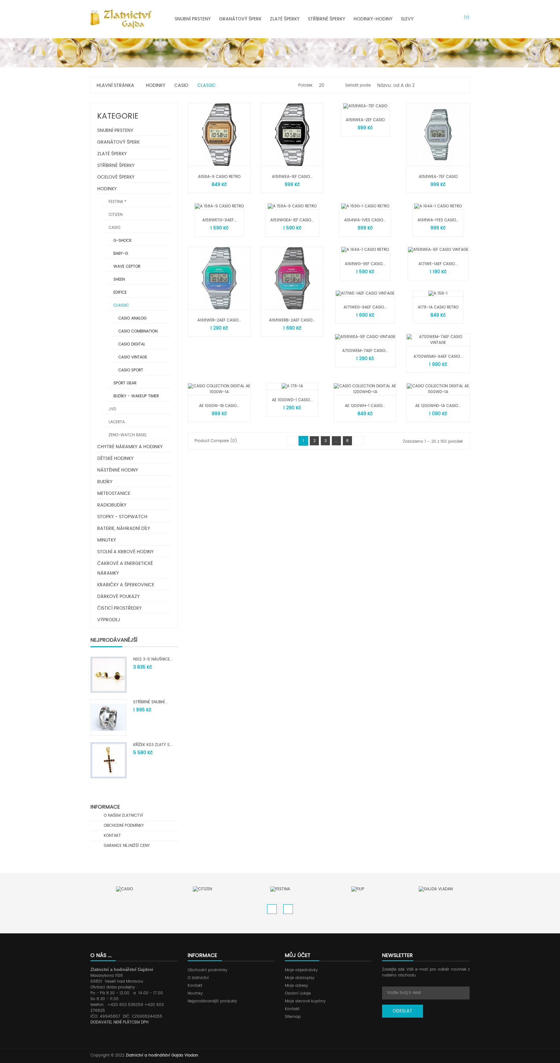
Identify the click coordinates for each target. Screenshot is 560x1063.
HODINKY (107, 189)
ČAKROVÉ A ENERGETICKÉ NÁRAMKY (125, 568)
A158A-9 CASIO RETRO (219, 177)
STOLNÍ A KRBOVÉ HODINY (125, 551)
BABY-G (120, 254)
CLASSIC (120, 305)
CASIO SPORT (130, 370)
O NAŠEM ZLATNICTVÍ (122, 815)
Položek (305, 85)
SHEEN (118, 279)
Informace (105, 807)
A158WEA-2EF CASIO (365, 120)
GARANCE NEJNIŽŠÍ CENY (126, 846)
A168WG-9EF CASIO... (365, 264)
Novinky (195, 993)
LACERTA (116, 422)
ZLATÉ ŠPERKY (112, 154)
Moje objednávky (301, 970)
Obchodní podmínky (208, 970)
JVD (111, 409)
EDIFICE (119, 292)
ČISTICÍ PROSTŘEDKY (119, 608)
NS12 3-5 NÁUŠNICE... (153, 659)
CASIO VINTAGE (132, 357)
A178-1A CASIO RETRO (438, 307)
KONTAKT (111, 836)
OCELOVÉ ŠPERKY (115, 177)
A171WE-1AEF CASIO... (438, 264)
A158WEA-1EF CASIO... (292, 177)
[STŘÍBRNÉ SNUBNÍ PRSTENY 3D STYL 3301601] (108, 717)
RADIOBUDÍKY (111, 505)
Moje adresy (296, 986)
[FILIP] (357, 889)
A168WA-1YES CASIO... (438, 220)
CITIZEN (114, 215)
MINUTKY (106, 540)
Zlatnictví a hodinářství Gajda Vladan (162, 1055)
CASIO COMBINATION (137, 331)
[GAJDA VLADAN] (436, 889)
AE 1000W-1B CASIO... (219, 406)
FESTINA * (116, 202)
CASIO (113, 228)
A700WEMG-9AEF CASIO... (438, 357)
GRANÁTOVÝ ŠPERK (118, 142)
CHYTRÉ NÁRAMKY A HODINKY (130, 446)
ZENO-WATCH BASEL (127, 435)
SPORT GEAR (124, 383)
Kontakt (195, 986)
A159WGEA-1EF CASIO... (292, 220)
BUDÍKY (104, 481)
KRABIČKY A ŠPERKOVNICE (125, 585)
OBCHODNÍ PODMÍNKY (123, 826)
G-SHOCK (122, 241)
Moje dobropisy (300, 978)
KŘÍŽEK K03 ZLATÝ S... (152, 745)
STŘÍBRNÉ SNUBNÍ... (150, 702)
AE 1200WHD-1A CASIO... (438, 406)
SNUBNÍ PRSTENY (115, 130)
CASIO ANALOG (131, 318)
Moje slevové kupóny (305, 1001)
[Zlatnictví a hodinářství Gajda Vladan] (121, 19)
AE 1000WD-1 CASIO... (292, 400)
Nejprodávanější (113, 640)
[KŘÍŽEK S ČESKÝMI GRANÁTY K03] (108, 760)
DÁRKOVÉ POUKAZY (118, 596)
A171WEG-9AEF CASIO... (365, 307)
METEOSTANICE (113, 493)
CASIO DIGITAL (131, 344)
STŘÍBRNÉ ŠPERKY (115, 165)
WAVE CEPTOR (126, 266)
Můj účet (297, 955)
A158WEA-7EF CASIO (438, 177)
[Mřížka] (451, 85)
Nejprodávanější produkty (212, 1001)
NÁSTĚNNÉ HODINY (117, 470)
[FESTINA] (280, 889)
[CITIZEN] (202, 889)
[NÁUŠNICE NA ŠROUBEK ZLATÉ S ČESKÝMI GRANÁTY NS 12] (108, 675)
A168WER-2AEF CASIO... (219, 320)
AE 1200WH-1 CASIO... (365, 406)
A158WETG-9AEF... (219, 220)
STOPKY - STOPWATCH (122, 516)
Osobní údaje (298, 993)
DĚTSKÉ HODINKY (115, 458)
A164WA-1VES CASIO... (365, 220)
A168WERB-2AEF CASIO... (292, 320)
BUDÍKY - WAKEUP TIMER (135, 396)
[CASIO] (124, 889)
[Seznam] (460, 85)
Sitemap (293, 1017)
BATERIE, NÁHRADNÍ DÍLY (123, 528)
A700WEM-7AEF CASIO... (365, 351)
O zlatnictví (198, 978)
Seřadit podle (358, 85)
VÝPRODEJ (108, 620)
